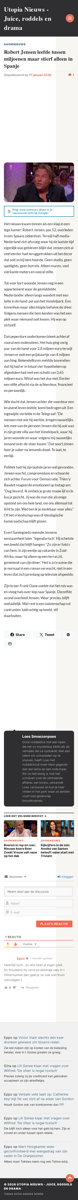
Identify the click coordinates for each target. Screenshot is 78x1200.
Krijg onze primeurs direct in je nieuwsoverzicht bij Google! (32, 211)
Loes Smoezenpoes (39, 736)
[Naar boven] (70, 1178)
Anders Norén (33, 1194)
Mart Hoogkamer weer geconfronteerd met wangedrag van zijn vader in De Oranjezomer (35, 1151)
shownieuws (15, 44)
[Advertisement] (39, 119)
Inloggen (67, 876)
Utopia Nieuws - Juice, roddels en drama (28, 18)
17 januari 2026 (40, 75)
